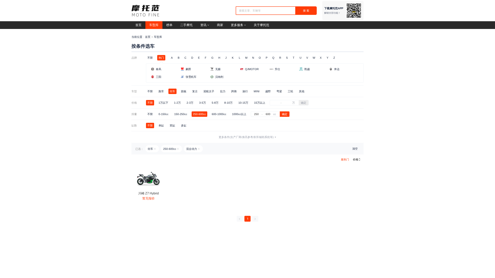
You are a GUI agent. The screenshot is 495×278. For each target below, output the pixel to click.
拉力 (222, 91)
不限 (150, 57)
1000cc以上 (239, 114)
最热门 (345, 159)
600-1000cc (219, 114)
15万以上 (259, 102)
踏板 (183, 91)
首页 (147, 36)
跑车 (161, 91)
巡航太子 (208, 91)
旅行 (245, 91)
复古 (195, 91)
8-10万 (228, 102)
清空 (355, 148)
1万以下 (163, 102)
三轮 (290, 91)
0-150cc (163, 114)
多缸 (183, 125)
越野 (268, 91)
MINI (256, 91)
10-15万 (243, 102)
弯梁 (279, 91)
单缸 (161, 125)
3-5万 (202, 102)
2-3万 (190, 102)
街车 (172, 91)
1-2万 (177, 102)
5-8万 (215, 102)
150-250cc (180, 114)
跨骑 (234, 91)
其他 (301, 91)
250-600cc (199, 114)
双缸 (172, 125)
